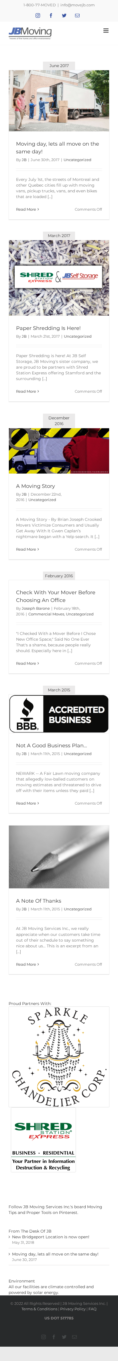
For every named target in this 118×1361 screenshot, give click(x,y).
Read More (26, 209)
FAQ (92, 1309)
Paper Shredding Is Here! (48, 328)
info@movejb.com (77, 5)
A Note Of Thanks (38, 901)
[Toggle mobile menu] (106, 31)
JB (24, 159)
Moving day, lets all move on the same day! (55, 1254)
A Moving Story (35, 486)
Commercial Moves (46, 614)
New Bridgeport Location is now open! (50, 1236)
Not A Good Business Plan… (51, 745)
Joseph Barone (36, 608)
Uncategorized (77, 159)
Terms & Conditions (39, 1309)
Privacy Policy (73, 1309)
